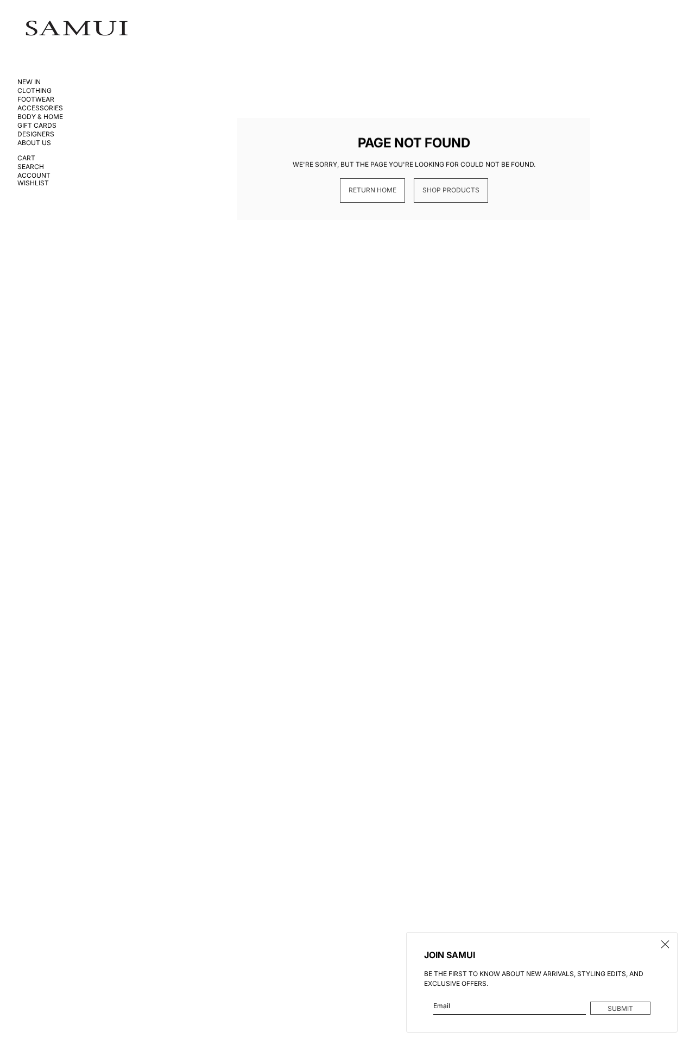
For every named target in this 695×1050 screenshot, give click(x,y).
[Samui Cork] (76, 28)
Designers (35, 134)
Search (30, 167)
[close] (665, 944)
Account (33, 175)
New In (29, 82)
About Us (34, 143)
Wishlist (33, 183)
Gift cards (36, 125)
